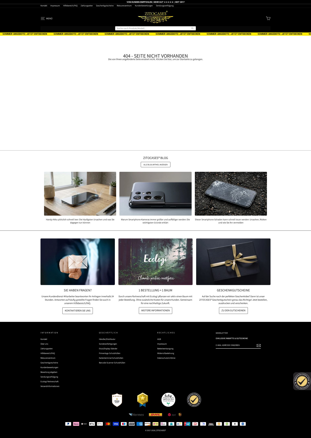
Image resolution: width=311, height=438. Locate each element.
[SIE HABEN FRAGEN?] (77, 261)
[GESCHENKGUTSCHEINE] (233, 261)
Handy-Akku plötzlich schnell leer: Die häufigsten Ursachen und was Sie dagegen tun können (80, 221)
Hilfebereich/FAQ (70, 5)
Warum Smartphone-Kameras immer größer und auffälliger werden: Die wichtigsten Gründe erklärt (155, 221)
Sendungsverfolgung (164, 5)
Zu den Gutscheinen (233, 310)
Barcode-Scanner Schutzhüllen (112, 362)
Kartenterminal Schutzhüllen (111, 358)
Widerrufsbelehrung (165, 353)
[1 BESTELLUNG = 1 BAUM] (155, 261)
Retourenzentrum (124, 5)
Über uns (44, 343)
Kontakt (43, 5)
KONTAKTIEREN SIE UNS (77, 310)
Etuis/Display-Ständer (108, 348)
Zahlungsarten (87, 5)
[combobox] (155, 28)
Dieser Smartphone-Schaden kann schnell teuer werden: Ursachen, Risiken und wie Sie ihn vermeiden (231, 221)
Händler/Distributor (107, 339)
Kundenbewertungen (144, 5)
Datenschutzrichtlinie (166, 358)
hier (170, 59)
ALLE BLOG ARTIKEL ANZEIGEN (156, 164)
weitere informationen (155, 310)
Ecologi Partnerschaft (49, 381)
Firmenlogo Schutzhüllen (109, 353)
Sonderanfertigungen (108, 343)
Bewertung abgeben (48, 372)
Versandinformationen (49, 386)
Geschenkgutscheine (105, 5)
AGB (159, 339)
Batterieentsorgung (165, 348)
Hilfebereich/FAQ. (82, 303)
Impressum (55, 5)
